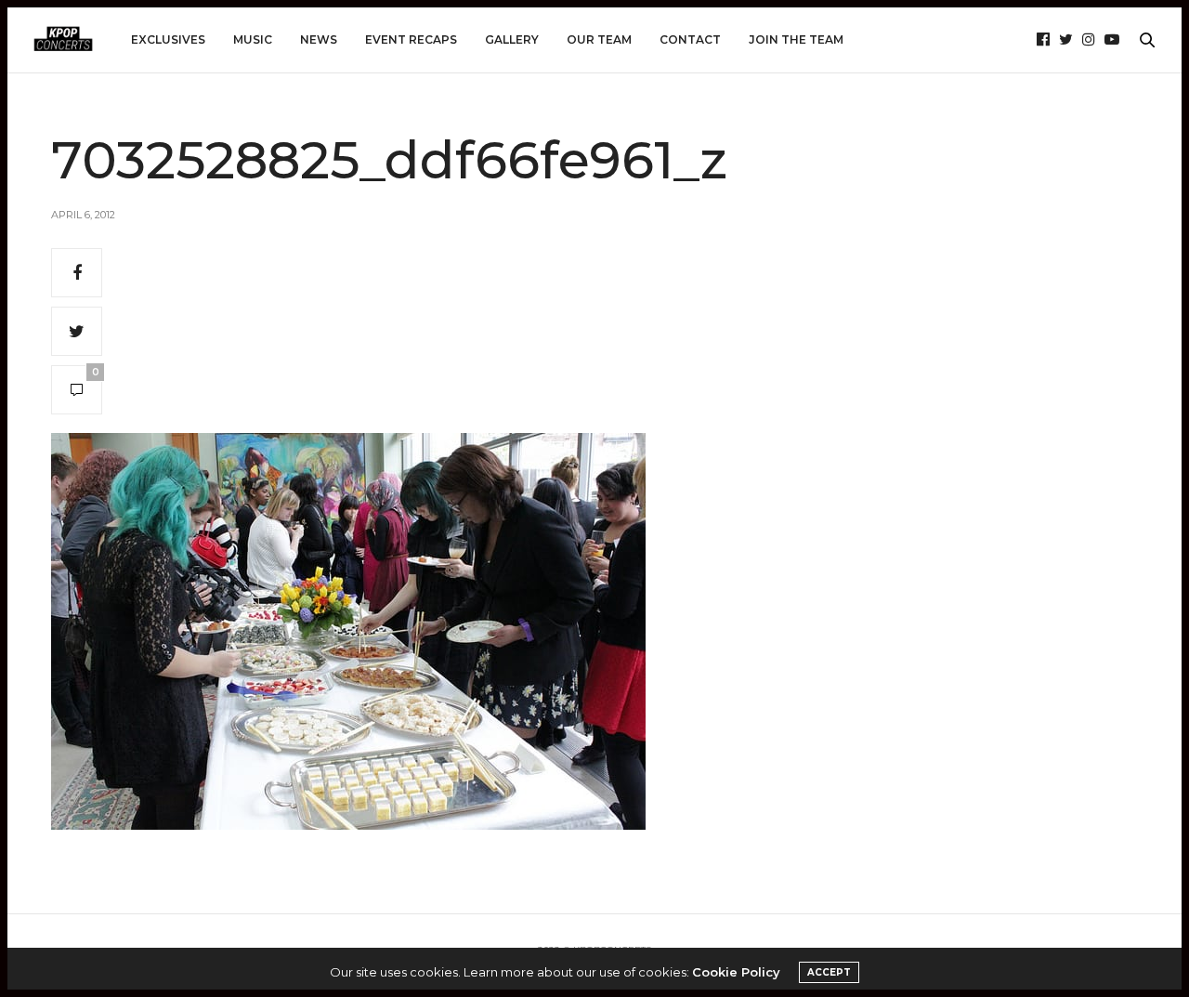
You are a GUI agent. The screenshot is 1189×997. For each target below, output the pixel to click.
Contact (690, 39)
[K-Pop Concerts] (63, 40)
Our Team (599, 39)
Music (252, 39)
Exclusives (168, 39)
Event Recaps (411, 39)
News (318, 39)
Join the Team (796, 39)
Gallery (512, 39)
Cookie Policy (736, 971)
